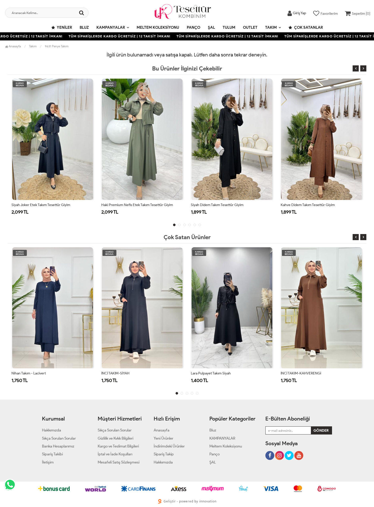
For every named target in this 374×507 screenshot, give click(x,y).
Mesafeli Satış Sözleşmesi (118, 462)
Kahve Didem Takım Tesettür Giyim (228, 205)
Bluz (84, 27)
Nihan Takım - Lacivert (28, 373)
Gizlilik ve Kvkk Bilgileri (115, 438)
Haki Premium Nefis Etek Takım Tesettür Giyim (57, 205)
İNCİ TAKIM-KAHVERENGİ (301, 373)
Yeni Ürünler (163, 438)
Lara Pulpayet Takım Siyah (211, 373)
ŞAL (211, 27)
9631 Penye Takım (56, 46)
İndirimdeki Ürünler (169, 446)
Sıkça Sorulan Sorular (59, 438)
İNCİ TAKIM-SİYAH (115, 373)
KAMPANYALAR (110, 27)
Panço (193, 27)
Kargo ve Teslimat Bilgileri (118, 446)
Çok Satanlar (308, 27)
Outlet (250, 27)
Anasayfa (14, 46)
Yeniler (64, 27)
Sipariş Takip (164, 454)
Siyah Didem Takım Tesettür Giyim (137, 205)
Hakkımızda (51, 430)
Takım (271, 27)
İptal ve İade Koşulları (115, 454)
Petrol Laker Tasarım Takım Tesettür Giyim (323, 205)
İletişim (48, 462)
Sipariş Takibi (52, 454)
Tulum (229, 27)
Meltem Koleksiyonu (158, 27)
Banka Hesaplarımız (58, 446)
